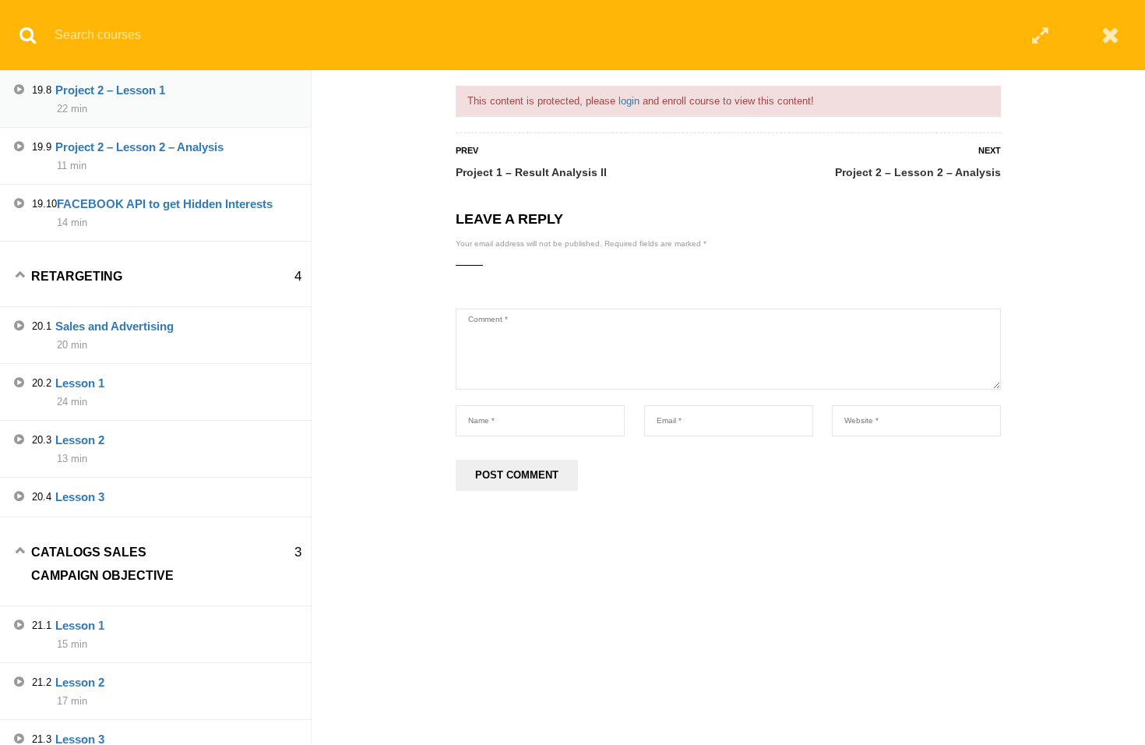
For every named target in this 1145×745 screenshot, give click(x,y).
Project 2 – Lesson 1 (110, 90)
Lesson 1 (79, 383)
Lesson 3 (79, 496)
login (628, 101)
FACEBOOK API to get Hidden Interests (165, 203)
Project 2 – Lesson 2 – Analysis (918, 172)
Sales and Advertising (114, 326)
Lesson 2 (79, 440)
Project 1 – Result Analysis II (531, 172)
